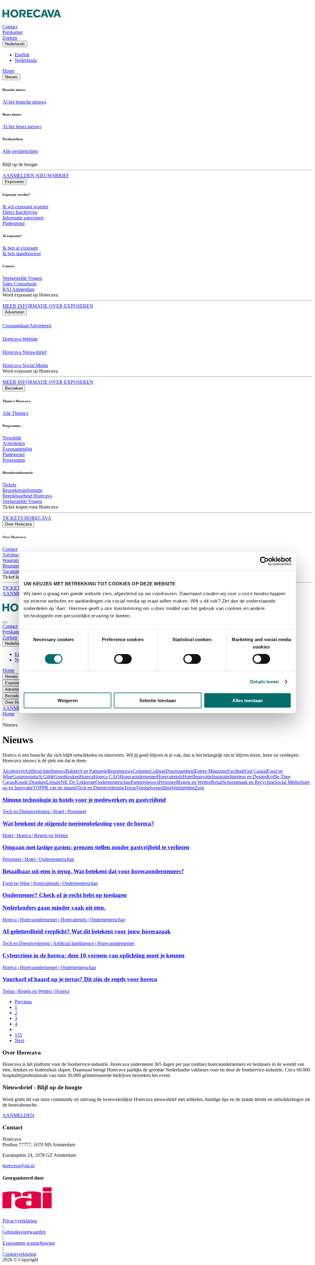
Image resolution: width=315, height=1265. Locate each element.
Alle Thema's (15, 413)
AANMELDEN (18, 1115)
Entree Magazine (210, 771)
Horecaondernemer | (40, 919)
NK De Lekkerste (78, 782)
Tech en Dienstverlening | (27, 811)
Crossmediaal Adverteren (26, 325)
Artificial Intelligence (45, 771)
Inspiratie (220, 776)
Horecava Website (20, 339)
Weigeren (68, 700)
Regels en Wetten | (36, 991)
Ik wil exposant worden (25, 206)
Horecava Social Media (25, 365)
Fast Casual (255, 771)
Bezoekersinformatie (22, 490)
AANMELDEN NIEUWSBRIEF (35, 175)
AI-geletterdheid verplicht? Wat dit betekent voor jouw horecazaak (86, 931)
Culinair (158, 771)
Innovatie (202, 776)
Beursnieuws (120, 771)
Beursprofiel (14, 565)
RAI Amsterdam (18, 289)
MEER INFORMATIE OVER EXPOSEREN (47, 306)
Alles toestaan (247, 700)
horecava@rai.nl (18, 1165)
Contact (10, 549)
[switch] (123, 659)
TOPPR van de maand (55, 787)
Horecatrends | (47, 883)
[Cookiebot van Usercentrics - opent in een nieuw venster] (264, 561)
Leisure (53, 782)
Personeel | (13, 859)
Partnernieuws (144, 782)
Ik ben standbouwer (21, 253)
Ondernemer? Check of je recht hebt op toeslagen (64, 895)
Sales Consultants (19, 283)
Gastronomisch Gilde (33, 776)
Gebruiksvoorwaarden (24, 1231)
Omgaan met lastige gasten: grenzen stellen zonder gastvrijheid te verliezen (95, 847)
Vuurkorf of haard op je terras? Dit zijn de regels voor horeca (79, 979)
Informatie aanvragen (23, 217)
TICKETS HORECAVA (26, 518)
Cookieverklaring (19, 1254)
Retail (216, 782)
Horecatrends (170, 776)
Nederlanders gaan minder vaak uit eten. (54, 907)
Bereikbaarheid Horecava (27, 495)
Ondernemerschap (113, 782)
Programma (13, 460)
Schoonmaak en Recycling (248, 782)
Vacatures (11, 571)
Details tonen (264, 681)
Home (8, 70)
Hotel (188, 776)
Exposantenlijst (17, 449)
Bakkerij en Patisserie (86, 771)
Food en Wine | (17, 883)
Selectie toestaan (157, 700)
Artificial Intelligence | (75, 943)
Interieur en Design (248, 776)
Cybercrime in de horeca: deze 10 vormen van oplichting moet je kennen (93, 955)
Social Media (287, 782)
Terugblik (11, 437)
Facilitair (235, 771)
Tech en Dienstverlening (100, 787)
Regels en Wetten (194, 782)
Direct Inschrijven (19, 212)
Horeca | (25, 835)
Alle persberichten (20, 151)
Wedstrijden (183, 787)
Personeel (167, 782)
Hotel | (60, 811)
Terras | (10, 991)
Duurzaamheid (180, 771)
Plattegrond (13, 223)
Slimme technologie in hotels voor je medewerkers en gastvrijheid (84, 799)
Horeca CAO (107, 776)
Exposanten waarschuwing (28, 1243)
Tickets (9, 484)
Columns (141, 771)
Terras (130, 787)
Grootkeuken (66, 776)
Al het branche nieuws (24, 101)
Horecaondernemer (138, 776)
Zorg (199, 787)
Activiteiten (13, 443)
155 (18, 1035)
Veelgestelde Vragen (22, 278)
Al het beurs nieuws (21, 126)
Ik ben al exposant (20, 248)
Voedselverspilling (154, 787)
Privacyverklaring (19, 1220)
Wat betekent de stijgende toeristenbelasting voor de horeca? (78, 823)
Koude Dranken (30, 782)
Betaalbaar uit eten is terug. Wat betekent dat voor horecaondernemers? (93, 871)
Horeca (86, 776)
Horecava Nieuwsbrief (24, 352)
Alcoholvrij (13, 771)
